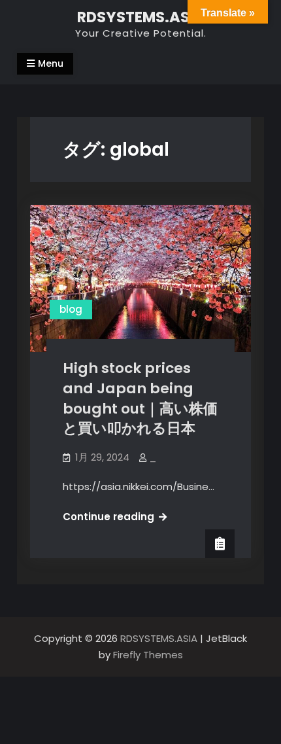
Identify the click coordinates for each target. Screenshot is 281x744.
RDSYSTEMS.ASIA (141, 17)
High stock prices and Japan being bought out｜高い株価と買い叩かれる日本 (140, 398)
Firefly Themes (148, 655)
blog (70, 309)
